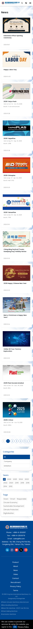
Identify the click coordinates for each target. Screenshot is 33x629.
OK (15, 627)
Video (15, 574)
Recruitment (16, 582)
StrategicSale (20, 598)
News (15, 570)
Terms (15, 590)
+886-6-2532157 (19, 532)
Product (15, 562)
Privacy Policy (15, 586)
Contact (15, 578)
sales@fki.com (19, 539)
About (15, 566)
